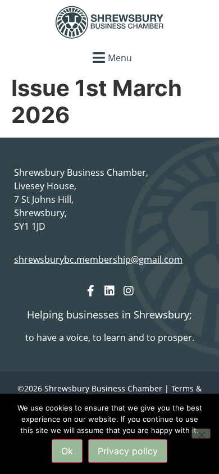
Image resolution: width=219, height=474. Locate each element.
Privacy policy (128, 451)
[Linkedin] (109, 291)
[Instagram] (128, 291)
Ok (67, 451)
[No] (201, 434)
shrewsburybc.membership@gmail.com (98, 259)
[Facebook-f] (90, 291)
